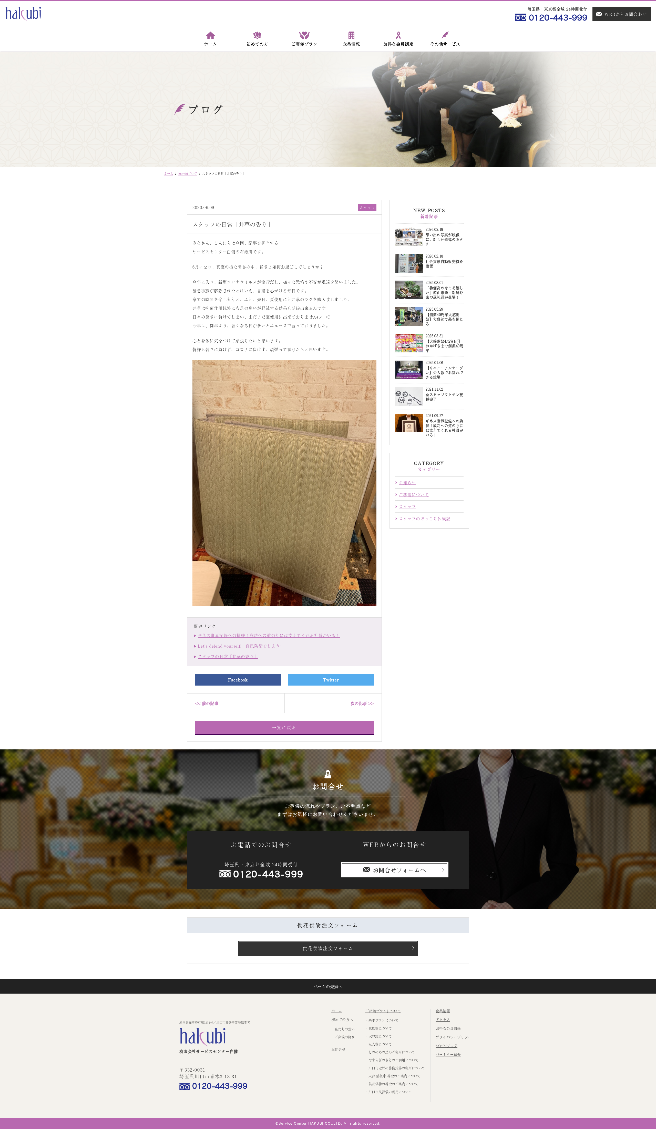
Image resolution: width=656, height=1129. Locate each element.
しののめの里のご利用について (391, 1051)
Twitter (331, 680)
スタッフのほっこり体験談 (424, 519)
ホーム (168, 173)
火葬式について (380, 1036)
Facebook (238, 680)
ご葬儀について (414, 494)
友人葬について (380, 1044)
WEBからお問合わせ (625, 14)
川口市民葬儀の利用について (390, 1091)
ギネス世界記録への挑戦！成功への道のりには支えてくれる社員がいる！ (269, 635)
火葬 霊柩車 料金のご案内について (394, 1075)
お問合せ (338, 1049)
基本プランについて (383, 1020)
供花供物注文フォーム (328, 948)
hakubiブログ (187, 173)
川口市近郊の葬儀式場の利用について (396, 1067)
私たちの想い (345, 1028)
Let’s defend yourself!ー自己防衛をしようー (241, 646)
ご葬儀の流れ (345, 1036)
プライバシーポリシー (453, 1036)
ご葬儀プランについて (383, 1010)
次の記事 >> (362, 703)
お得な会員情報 (448, 1028)
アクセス (443, 1019)
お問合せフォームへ (399, 870)
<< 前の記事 (206, 703)
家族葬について (380, 1028)
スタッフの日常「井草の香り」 (228, 656)
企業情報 (443, 1010)
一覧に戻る (284, 727)
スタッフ (367, 207)
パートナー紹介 (448, 1054)
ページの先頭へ (328, 986)
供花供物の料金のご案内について (393, 1083)
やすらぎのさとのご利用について (393, 1059)
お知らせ (407, 482)
